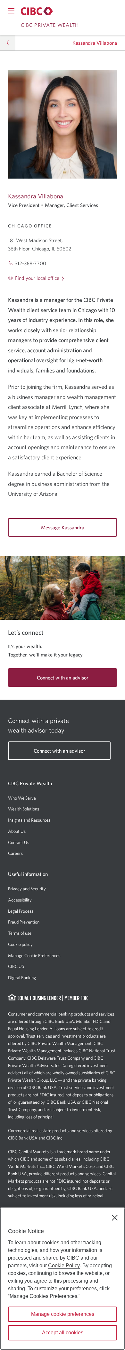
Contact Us (18, 842)
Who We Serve (22, 798)
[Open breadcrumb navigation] (7, 42)
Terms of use (19, 933)
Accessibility (20, 900)
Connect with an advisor (62, 677)
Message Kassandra (62, 527)
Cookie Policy (64, 1265)
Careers (15, 853)
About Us (17, 831)
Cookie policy (20, 944)
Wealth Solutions (23, 809)
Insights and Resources (29, 820)
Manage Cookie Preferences (34, 955)
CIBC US (16, 966)
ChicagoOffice (30, 226)
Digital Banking (22, 977)
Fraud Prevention (23, 922)
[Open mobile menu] (11, 11)
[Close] (115, 1218)
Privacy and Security (27, 889)
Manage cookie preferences (62, 1314)
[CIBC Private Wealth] (37, 11)
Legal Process (20, 911)
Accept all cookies (62, 1332)
